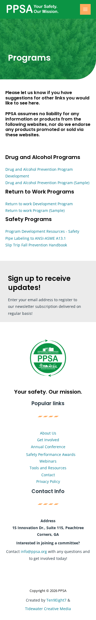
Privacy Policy (48, 481)
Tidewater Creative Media (48, 608)
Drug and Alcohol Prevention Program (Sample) (47, 182)
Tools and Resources (48, 467)
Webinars (48, 461)
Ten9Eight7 (56, 600)
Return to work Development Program (39, 203)
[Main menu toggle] (85, 9)
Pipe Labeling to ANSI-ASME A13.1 (35, 238)
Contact (48, 474)
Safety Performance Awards (50, 454)
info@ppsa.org (34, 551)
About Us (48, 433)
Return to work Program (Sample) (35, 210)
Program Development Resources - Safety (42, 231)
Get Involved (48, 439)
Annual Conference (48, 446)
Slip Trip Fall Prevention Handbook (36, 244)
